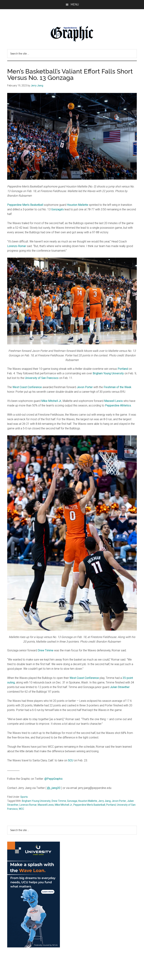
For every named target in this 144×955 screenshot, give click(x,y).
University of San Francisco (41, 378)
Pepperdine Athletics (118, 405)
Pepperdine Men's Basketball (89, 804)
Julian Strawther (120, 687)
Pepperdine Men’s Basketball (25, 204)
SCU (70, 760)
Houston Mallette (77, 204)
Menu (75, 4)
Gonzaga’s (57, 209)
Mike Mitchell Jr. (51, 401)
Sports (24, 796)
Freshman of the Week (117, 387)
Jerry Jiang (104, 800)
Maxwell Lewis (113, 401)
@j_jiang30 (53, 788)
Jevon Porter (85, 387)
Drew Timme (45, 650)
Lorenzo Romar (16, 246)
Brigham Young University (108, 373)
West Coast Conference (27, 387)
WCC (21, 808)
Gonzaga (72, 800)
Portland (123, 368)
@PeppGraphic (53, 778)
